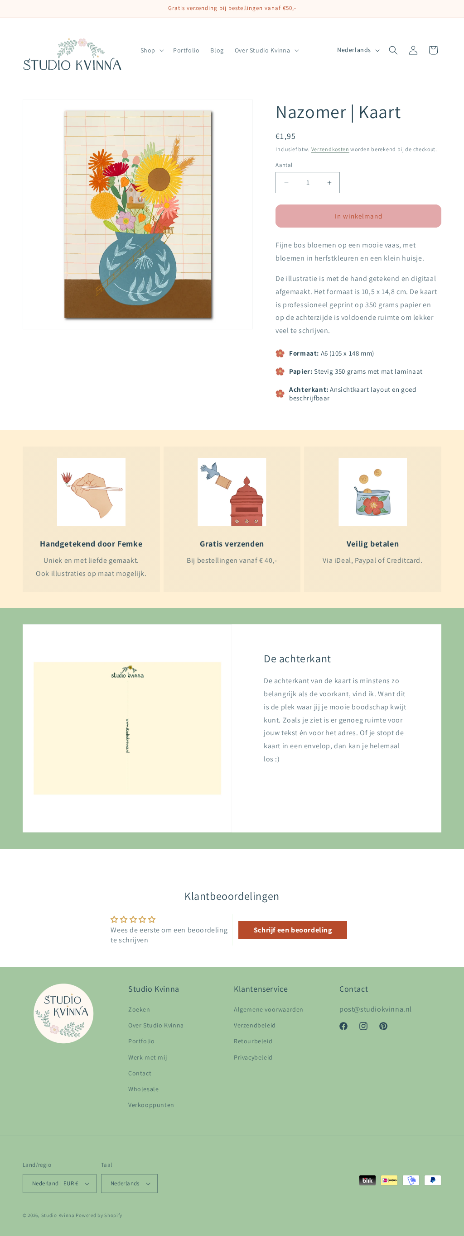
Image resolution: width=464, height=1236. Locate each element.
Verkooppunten (151, 1105)
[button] (151, 50)
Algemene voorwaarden (269, 1009)
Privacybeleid (253, 1057)
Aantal (284, 165)
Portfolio (141, 1041)
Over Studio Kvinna (156, 1025)
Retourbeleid (253, 1041)
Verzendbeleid (255, 1025)
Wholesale (143, 1089)
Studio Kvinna (58, 1215)
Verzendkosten (330, 149)
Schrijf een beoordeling (293, 930)
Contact (139, 1073)
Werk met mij (147, 1057)
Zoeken (139, 1009)
